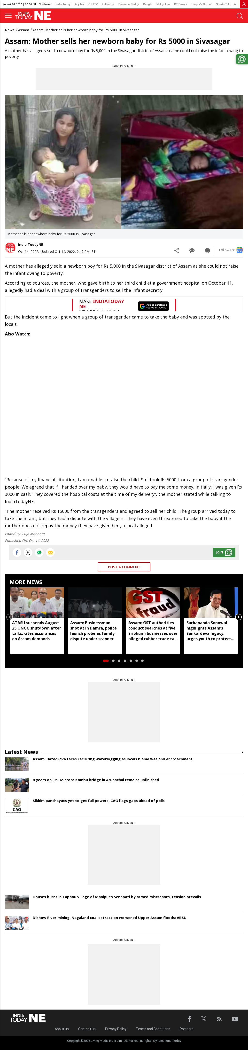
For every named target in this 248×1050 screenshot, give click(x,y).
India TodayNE (30, 244)
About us (62, 1029)
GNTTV (93, 4)
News (10, 29)
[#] (39, 552)
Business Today (128, 4)
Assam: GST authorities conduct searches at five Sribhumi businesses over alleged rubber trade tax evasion (153, 630)
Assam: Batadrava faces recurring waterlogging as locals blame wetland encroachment (113, 758)
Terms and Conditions (153, 1029)
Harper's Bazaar (202, 4)
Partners (187, 1029)
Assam (23, 29)
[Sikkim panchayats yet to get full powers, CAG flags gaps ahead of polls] (17, 806)
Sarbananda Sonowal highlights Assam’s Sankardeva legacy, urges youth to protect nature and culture (208, 630)
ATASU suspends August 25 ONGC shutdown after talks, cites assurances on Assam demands (36, 630)
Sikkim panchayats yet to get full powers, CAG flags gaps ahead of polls (99, 800)
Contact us (87, 1029)
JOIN (219, 552)
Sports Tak (223, 4)
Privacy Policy (115, 1029)
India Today (63, 4)
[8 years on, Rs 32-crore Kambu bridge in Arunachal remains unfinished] (17, 785)
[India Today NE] (34, 15)
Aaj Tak (79, 4)
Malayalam (163, 4)
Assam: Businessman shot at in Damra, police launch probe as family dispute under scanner (93, 630)
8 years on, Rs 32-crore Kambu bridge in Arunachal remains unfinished (96, 779)
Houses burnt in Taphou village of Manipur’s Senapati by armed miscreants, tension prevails (117, 896)
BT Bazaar (180, 4)
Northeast (45, 4)
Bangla (147, 4)
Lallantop (108, 4)
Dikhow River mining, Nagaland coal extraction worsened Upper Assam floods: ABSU (109, 917)
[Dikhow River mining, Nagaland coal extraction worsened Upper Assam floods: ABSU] (17, 923)
